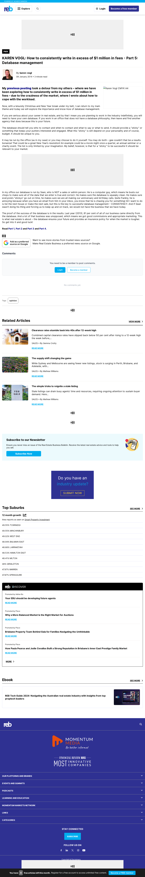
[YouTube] (83, 850)
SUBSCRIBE (72, 836)
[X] (72, 850)
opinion (13, 300)
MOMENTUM (20, 1)
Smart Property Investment (37, 519)
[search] (140, 724)
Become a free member (124, 8)
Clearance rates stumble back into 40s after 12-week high (64, 330)
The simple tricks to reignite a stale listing (55, 386)
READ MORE (37, 348)
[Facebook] (61, 850)
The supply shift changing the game (51, 358)
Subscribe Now (23, 453)
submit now (72, 493)
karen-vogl (26, 72)
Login (102, 8)
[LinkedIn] (66, 850)
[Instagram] (78, 850)
